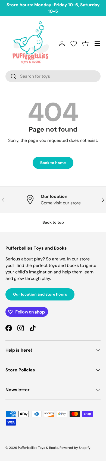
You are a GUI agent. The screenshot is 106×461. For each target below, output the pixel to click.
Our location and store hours (40, 294)
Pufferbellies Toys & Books (38, 448)
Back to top (53, 222)
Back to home (53, 162)
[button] (85, 44)
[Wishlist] (74, 44)
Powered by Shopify (75, 448)
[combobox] (53, 76)
